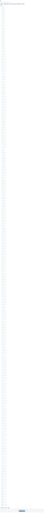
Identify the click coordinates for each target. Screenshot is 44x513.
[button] (0, 0)
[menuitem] (0, 1)
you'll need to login (25, 510)
